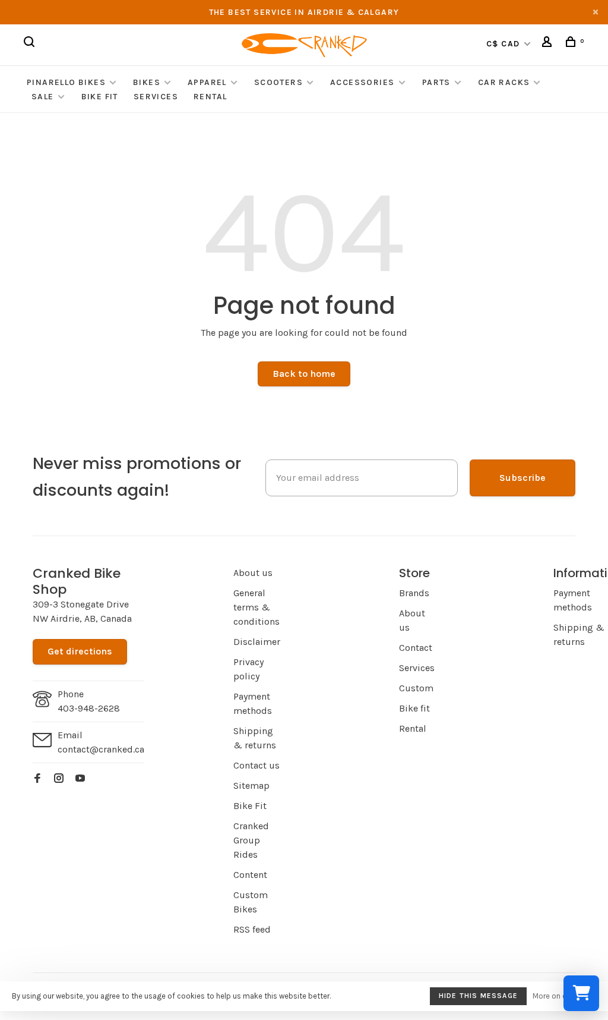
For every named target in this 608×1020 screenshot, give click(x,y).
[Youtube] (80, 779)
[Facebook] (37, 779)
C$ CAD (504, 44)
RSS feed (252, 929)
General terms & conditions (256, 607)
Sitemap (251, 785)
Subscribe (522, 477)
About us (253, 572)
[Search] (31, 44)
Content (250, 874)
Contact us (256, 765)
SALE (42, 97)
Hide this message (478, 995)
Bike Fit (99, 97)
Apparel (207, 82)
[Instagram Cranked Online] (59, 779)
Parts (436, 82)
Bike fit (414, 708)
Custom (416, 688)
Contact (415, 647)
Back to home (304, 373)
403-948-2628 (89, 708)
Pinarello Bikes (66, 82)
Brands (414, 593)
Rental (210, 97)
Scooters (278, 82)
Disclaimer (256, 641)
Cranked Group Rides (251, 840)
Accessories (363, 82)
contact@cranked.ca (101, 749)
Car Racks (504, 82)
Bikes (146, 82)
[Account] (549, 44)
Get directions (80, 651)
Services (156, 97)
